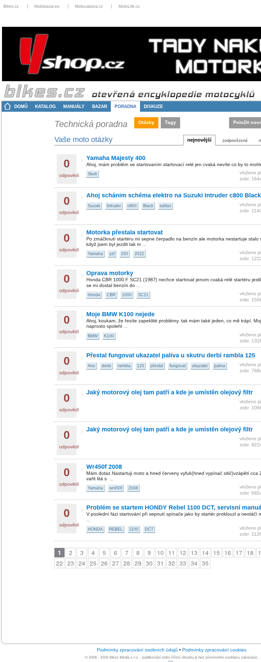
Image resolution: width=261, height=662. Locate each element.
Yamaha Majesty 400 (115, 158)
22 (59, 563)
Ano (91, 365)
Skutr (92, 174)
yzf (112, 253)
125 (140, 365)
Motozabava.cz (89, 6)
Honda (94, 294)
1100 (133, 529)
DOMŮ (21, 106)
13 (194, 552)
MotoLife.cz (129, 6)
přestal (157, 365)
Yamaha (95, 253)
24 (82, 563)
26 (104, 563)
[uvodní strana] (131, 92)
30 (149, 563)
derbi (106, 365)
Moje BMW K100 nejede (120, 314)
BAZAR (99, 106)
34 (194, 563)
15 (216, 552)
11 (171, 552)
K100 (109, 336)
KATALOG (45, 106)
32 (171, 563)
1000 (127, 294)
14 (205, 552)
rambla (124, 365)
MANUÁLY (74, 106)
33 (182, 563)
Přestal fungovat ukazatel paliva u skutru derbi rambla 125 (170, 355)
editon (165, 205)
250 (124, 253)
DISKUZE (153, 106)
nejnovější (199, 140)
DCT (149, 529)
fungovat (178, 365)
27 (115, 563)
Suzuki (94, 205)
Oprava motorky (109, 273)
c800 (132, 205)
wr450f (115, 488)
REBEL (116, 529)
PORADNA (125, 106)
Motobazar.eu (46, 6)
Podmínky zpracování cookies (214, 649)
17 (239, 552)
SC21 (143, 294)
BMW (93, 336)
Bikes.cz (11, 6)
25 (93, 563)
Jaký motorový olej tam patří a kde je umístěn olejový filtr (169, 392)
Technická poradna (90, 124)
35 (205, 563)
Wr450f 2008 (104, 466)
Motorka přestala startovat (124, 232)
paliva (219, 365)
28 (126, 563)
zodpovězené (235, 140)
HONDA (95, 529)
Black (148, 205)
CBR (111, 294)
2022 (139, 253)
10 (160, 552)
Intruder (114, 205)
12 (182, 552)
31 (160, 563)
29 (138, 563)
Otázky (146, 122)
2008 (133, 488)
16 (227, 552)
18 (250, 552)
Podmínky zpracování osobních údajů (137, 649)
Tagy (170, 122)
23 (70, 563)
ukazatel (200, 365)
